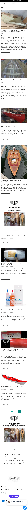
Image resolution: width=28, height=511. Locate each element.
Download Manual (10, 467)
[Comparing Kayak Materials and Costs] (14, 379)
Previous (11, 411)
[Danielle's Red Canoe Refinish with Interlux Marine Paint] (14, 116)
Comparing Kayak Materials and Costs (12, 387)
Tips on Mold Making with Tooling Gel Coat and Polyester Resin (13, 31)
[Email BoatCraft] (2, 492)
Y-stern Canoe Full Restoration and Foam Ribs (12, 80)
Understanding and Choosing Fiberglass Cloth (12, 264)
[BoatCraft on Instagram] (5, 492)
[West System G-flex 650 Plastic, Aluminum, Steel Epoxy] (14, 295)
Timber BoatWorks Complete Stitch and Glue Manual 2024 (14, 454)
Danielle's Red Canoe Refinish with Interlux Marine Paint (13, 125)
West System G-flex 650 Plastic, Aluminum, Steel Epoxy (12, 310)
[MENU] (0, 3)
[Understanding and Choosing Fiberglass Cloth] (14, 255)
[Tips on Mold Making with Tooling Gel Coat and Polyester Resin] (14, 19)
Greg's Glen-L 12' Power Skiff (11, 180)
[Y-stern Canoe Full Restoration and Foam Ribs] (14, 68)
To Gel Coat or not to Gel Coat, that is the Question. (12, 350)
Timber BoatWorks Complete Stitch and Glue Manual (13, 236)
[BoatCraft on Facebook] (3, 492)
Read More (6, 53)
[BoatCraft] (14, 3)
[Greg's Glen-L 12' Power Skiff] (14, 162)
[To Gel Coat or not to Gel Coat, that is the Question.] (14, 339)
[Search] (23, 3)
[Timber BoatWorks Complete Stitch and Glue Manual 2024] (14, 433)
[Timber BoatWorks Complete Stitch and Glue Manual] (14, 217)
